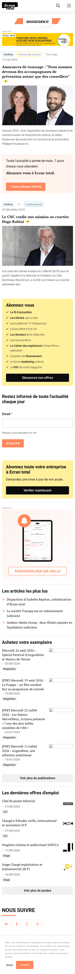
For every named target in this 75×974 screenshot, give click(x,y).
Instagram (37, 924)
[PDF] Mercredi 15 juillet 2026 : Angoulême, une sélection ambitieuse (19, 750)
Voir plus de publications (37, 778)
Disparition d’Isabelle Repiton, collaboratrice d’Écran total (39, 601)
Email (7, 414)
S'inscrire (13, 443)
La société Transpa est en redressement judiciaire (35, 613)
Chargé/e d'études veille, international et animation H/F (29, 822)
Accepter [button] (24, 965)
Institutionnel (34, 204)
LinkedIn (6, 924)
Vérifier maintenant (37, 490)
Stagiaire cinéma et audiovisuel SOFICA (30, 845)
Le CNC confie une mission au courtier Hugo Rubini (35, 219)
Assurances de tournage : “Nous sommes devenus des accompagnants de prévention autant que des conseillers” (37, 71)
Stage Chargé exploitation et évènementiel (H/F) (22, 866)
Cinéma (8, 54)
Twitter (27, 924)
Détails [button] (9, 965)
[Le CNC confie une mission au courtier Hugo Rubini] (37, 278)
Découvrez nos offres (37, 378)
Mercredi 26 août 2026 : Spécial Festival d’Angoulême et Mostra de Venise (23, 654)
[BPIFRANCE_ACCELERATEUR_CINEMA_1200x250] (37, 40)
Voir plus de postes (37, 890)
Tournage (51, 54)
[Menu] (69, 6)
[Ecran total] (10, 6)
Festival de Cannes (29, 54)
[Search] (58, 6)
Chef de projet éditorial (18, 801)
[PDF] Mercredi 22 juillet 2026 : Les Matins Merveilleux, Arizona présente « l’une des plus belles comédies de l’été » (23, 719)
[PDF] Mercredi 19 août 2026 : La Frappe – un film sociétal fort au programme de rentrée (23, 684)
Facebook (16, 924)
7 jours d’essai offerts (25, 187)
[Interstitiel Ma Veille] (37, 545)
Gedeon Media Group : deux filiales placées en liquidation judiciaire (39, 624)
